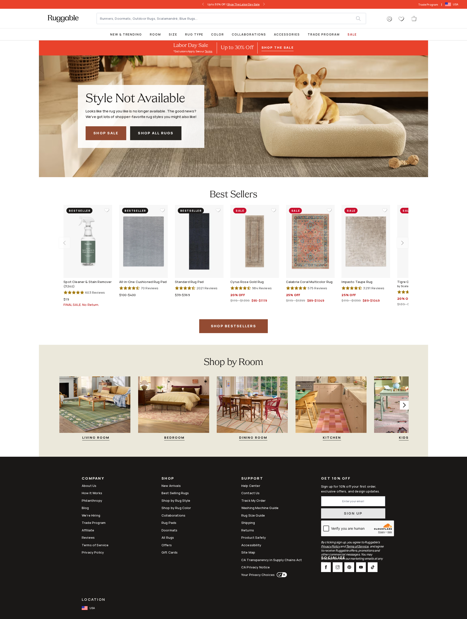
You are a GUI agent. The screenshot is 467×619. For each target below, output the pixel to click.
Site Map (248, 552)
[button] (389, 19)
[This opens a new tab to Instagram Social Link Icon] (337, 567)
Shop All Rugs (155, 133)
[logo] (63, 18)
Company (93, 479)
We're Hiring (91, 515)
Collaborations (249, 34)
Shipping (248, 522)
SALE (352, 34)
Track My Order (253, 500)
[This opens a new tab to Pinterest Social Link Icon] (349, 567)
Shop (168, 479)
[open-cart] (414, 18)
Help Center (250, 485)
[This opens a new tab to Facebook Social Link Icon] (326, 567)
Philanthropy (92, 500)
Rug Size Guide (253, 515)
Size (173, 34)
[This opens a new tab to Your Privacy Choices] (281, 574)
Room (155, 34)
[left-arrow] (203, 4)
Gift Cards (170, 552)
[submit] (361, 18)
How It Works (92, 493)
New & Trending (126, 34)
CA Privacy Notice (255, 567)
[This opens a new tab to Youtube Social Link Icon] (361, 567)
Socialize (333, 558)
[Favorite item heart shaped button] (106, 210)
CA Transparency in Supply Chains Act (271, 560)
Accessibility (251, 545)
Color (217, 34)
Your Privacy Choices (258, 575)
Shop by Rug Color (176, 508)
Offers (167, 545)
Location (93, 599)
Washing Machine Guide (259, 508)
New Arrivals (171, 485)
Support (252, 479)
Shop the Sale (277, 47)
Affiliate (88, 530)
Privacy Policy (93, 552)
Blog (85, 508)
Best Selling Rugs (175, 493)
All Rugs (168, 537)
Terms (208, 51)
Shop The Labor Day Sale (243, 4)
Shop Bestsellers (233, 325)
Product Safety (253, 537)
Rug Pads (169, 522)
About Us (89, 485)
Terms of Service (95, 545)
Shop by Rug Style (176, 500)
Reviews (88, 537)
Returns (247, 530)
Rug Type (194, 34)
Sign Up (353, 513)
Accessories (287, 34)
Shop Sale (105, 133)
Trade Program (428, 4)
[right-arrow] (263, 4)
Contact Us (250, 493)
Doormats (169, 530)
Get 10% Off (335, 478)
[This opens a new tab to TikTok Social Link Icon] (372, 567)
